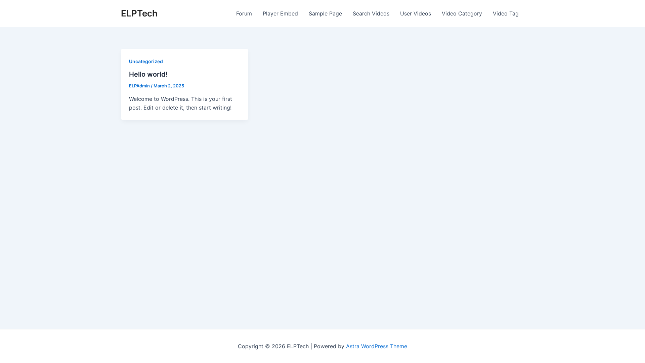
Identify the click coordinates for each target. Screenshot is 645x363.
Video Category (462, 13)
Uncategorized (146, 61)
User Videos (415, 13)
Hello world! (148, 74)
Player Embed (280, 13)
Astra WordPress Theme (376, 346)
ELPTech (139, 13)
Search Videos (371, 13)
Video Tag (506, 13)
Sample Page (325, 13)
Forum (244, 13)
